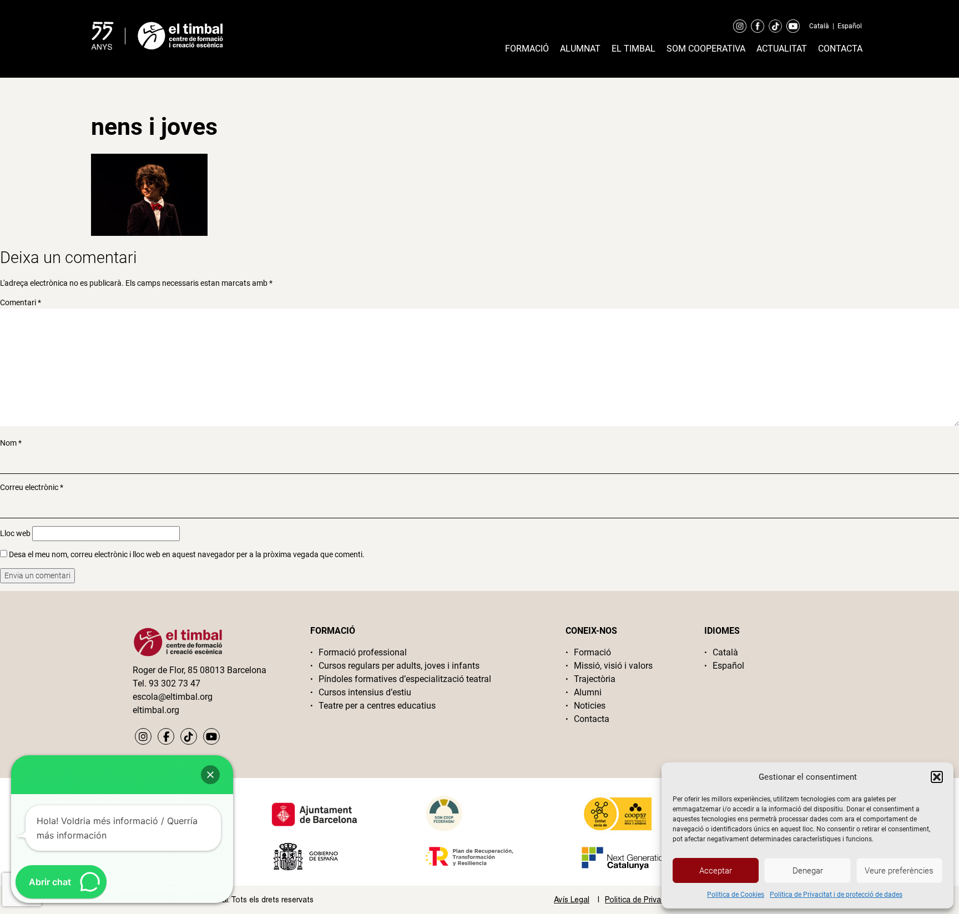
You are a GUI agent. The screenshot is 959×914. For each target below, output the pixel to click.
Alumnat (580, 48)
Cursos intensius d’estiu (365, 692)
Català (819, 26)
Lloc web (15, 533)
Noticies (589, 705)
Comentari (20, 302)
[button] (936, 776)
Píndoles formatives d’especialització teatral (405, 679)
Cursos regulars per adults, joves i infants (399, 665)
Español (849, 26)
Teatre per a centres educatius (377, 705)
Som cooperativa (706, 48)
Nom (11, 442)
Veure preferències (899, 871)
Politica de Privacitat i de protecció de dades (836, 894)
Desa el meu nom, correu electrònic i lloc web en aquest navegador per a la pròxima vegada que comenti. (187, 554)
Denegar (808, 871)
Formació (527, 48)
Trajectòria (594, 679)
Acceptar (715, 871)
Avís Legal (571, 899)
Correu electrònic (31, 487)
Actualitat (781, 48)
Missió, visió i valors (613, 665)
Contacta (840, 48)
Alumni (588, 692)
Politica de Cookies (735, 894)
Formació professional (363, 652)
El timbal (633, 48)
